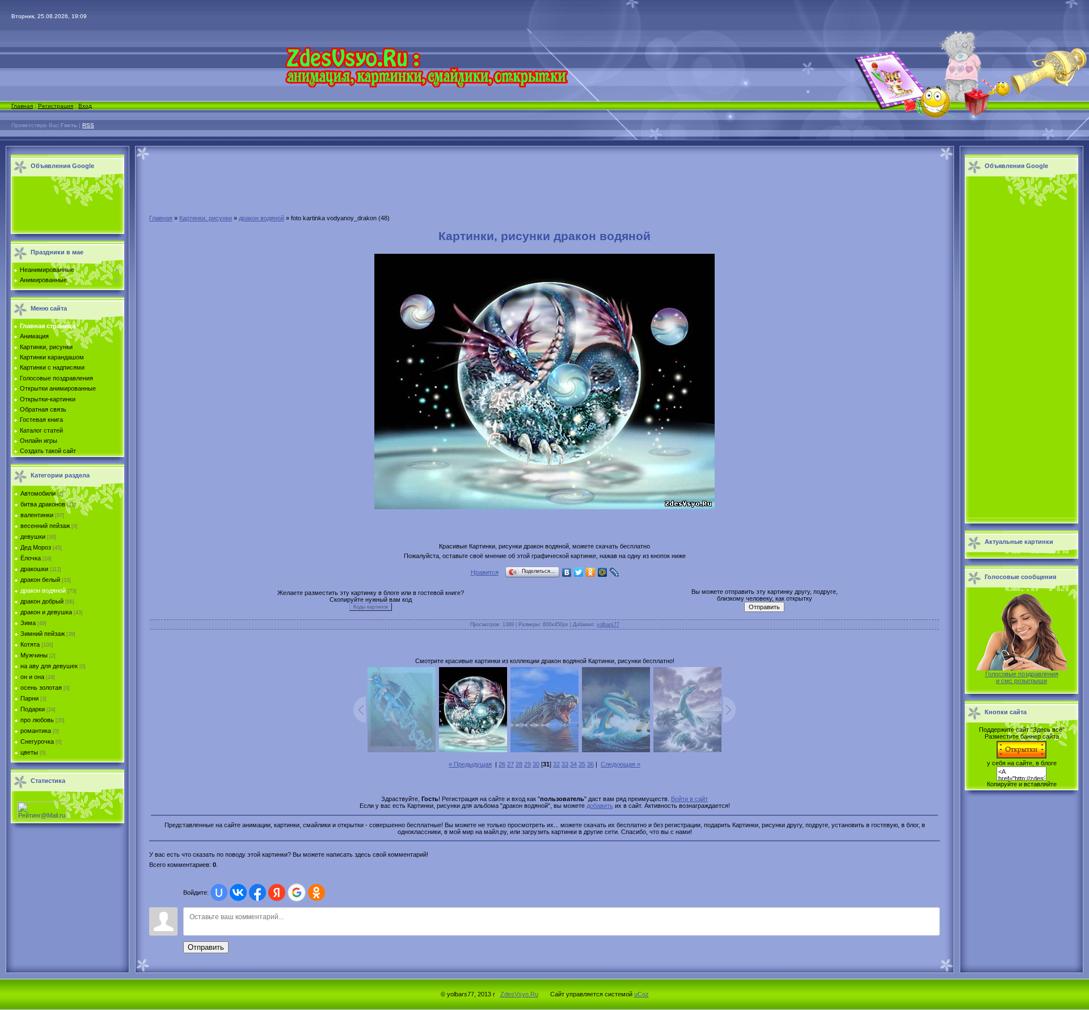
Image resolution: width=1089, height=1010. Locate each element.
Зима (28, 622)
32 (556, 764)
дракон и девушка (46, 612)
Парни (29, 698)
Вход (85, 106)
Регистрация (55, 106)
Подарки (32, 709)
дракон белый (40, 579)
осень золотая (41, 687)
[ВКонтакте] (567, 572)
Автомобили (38, 493)
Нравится (485, 572)
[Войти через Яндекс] (276, 892)
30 (536, 764)
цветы (29, 752)
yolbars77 (608, 624)
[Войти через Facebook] (257, 892)
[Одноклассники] (591, 572)
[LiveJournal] (615, 572)
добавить (599, 805)
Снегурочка (37, 741)
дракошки (34, 568)
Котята (30, 644)
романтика (35, 730)
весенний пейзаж (45, 525)
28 (519, 764)
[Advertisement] (65, 205)
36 (590, 764)
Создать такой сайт (48, 450)
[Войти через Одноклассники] (316, 892)
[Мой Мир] (603, 572)
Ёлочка (30, 558)
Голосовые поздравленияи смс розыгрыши (1021, 677)
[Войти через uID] (218, 892)
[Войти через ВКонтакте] (238, 892)
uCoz (641, 994)
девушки (32, 536)
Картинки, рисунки (205, 218)
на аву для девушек (49, 666)
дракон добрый (42, 601)
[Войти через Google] (297, 892)
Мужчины (34, 655)
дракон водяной (43, 590)
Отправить (206, 947)
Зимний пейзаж (42, 633)
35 (582, 764)
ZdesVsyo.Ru (519, 994)
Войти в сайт (689, 798)
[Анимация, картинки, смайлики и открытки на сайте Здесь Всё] (426, 85)
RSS (88, 125)
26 (502, 764)
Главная (22, 106)
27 (510, 764)
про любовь (37, 719)
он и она (32, 676)
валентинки (36, 515)
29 (527, 764)
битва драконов (42, 504)
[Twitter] (579, 572)
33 (565, 764)
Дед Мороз (35, 547)
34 (573, 764)
